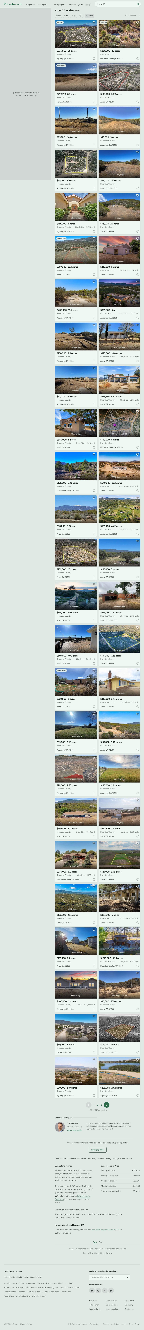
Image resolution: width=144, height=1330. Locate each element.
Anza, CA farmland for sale (81, 1249)
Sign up (79, 4)
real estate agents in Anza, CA (105, 1229)
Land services (111, 1304)
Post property (59, 4)
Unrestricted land (23, 1296)
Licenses (124, 1324)
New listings (115, 1324)
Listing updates (97, 1150)
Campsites (30, 1283)
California (72, 1158)
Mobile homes (73, 1287)
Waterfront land (38, 1296)
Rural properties (33, 1291)
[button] (60, 42)
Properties (30, 4)
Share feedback (95, 1284)
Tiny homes (66, 1291)
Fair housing (94, 1324)
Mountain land (10, 1291)
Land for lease (22, 1277)
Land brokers (111, 1300)
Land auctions (36, 1277)
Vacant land (9, 1296)
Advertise (93, 1300)
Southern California (86, 1158)
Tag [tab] (100, 1242)
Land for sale (60, 1158)
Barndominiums (10, 1283)
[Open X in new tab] (105, 1290)
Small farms (54, 1291)
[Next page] (106, 1105)
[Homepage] (11, 4)
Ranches (21, 1291)
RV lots (45, 1291)
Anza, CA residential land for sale (97, 1253)
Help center (94, 1304)
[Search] (138, 4)
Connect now (92, 1129)
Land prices (130, 1300)
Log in (71, 4)
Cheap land (42, 1283)
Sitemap (106, 1324)
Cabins (22, 1283)
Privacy (137, 1324)
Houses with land (38, 1287)
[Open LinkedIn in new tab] (111, 1290)
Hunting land (52, 1287)
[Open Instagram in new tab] (98, 1290)
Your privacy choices (79, 1324)
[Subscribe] (127, 1277)
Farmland (69, 1283)
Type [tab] (95, 1242)
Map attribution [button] (26, 1324)
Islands (63, 1287)
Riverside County (104, 1158)
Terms (131, 1324)
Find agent (41, 4)
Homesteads (9, 1287)
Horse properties (22, 1287)
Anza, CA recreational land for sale (110, 1249)
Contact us (129, 1309)
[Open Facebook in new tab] (92, 1290)
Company (129, 1304)
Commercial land (55, 1283)
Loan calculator (112, 1309)
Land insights (94, 1309)
